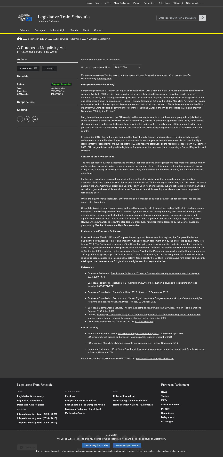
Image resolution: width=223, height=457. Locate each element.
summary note (104, 78)
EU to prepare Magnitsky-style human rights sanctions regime (119, 343)
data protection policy (132, 451)
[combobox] (127, 67)
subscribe (26, 68)
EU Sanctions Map (144, 321)
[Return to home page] (19, 39)
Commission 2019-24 (37, 39)
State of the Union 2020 (124, 292)
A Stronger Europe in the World (67, 39)
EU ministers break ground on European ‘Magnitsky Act (116, 337)
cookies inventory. (178, 451)
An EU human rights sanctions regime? (138, 333)
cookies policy (154, 451)
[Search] (202, 18)
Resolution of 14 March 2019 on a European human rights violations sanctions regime (155, 273)
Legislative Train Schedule (64, 16)
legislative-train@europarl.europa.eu (155, 358)
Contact (49, 68)
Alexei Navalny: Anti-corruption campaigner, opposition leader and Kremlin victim (159, 349)
